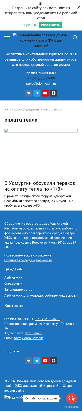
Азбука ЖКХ (13, 278)
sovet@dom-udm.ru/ (28, 338)
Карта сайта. (53, 386)
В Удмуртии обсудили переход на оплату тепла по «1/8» (39, 186)
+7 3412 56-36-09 (41, 78)
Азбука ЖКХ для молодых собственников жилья (41, 295)
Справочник (13, 283)
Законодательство (18, 290)
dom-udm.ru (33, 333)
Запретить (29, 24)
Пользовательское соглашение (27, 255)
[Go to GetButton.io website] (72, 406)
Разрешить (50, 24)
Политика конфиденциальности (28, 260)
